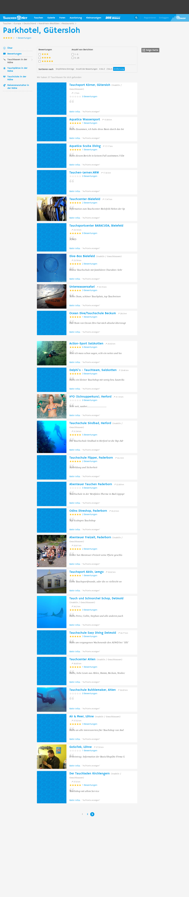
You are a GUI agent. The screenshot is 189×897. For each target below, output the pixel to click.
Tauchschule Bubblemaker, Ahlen (92, 690)
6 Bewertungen (89, 347)
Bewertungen (14, 53)
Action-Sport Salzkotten (86, 343)
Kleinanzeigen (93, 17)
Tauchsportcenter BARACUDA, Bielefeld (96, 226)
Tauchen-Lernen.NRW (84, 173)
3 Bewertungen (89, 290)
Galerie (51, 17)
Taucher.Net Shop (179, 17)
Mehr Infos (74, 111)
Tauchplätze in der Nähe (17, 70)
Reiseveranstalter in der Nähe (18, 87)
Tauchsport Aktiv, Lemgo (86, 572)
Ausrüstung (76, 17)
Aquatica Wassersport (84, 119)
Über (9, 48)
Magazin (113, 17)
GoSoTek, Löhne (80, 747)
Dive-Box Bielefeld (95, 256)
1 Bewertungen (89, 123)
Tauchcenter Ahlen (95, 659)
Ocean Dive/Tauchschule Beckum (92, 313)
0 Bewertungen (89, 96)
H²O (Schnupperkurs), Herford (90, 397)
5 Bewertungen (89, 434)
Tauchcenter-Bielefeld (84, 199)
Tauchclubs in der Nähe (16, 78)
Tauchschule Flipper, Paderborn (91, 458)
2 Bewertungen (89, 202)
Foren (62, 17)
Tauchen (38, 17)
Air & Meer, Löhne (94, 716)
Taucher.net (15, 18)
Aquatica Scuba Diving (85, 146)
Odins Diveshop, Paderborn (88, 511)
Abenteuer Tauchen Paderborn (90, 484)
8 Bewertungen (89, 233)
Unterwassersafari (82, 287)
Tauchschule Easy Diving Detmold (92, 633)
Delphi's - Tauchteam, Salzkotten (93, 370)
